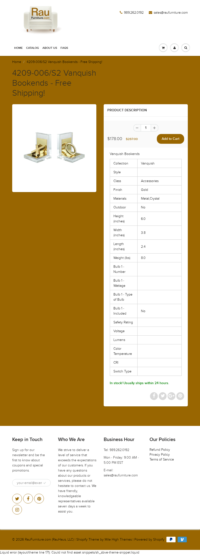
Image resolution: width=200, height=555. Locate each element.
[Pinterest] (39, 499)
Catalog (32, 48)
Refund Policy (160, 450)
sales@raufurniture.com (171, 12)
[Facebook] (28, 499)
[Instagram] (17, 509)
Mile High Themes (118, 539)
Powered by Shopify (149, 539)
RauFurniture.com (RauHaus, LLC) (49, 539)
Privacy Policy (160, 454)
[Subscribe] (44, 483)
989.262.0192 (134, 12)
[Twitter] (17, 499)
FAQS (64, 48)
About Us (49, 48)
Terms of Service (162, 459)
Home (18, 48)
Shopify (82, 539)
